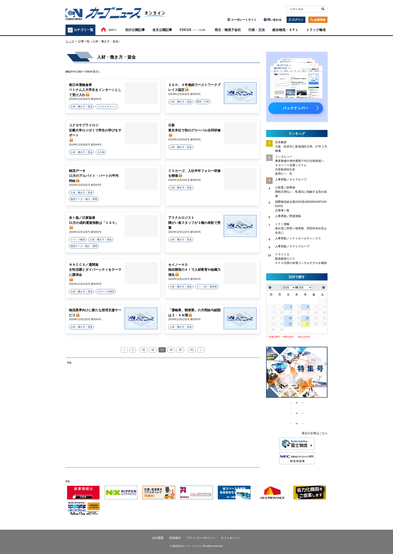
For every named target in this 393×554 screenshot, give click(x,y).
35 (180, 349)
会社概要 (158, 537)
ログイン (297, 19)
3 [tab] (303, 403)
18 (290, 318)
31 (143, 349)
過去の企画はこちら (315, 433)
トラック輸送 (316, 30)
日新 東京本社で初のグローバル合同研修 (194, 127)
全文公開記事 (162, 30)
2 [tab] (297, 403)
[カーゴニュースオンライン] (118, 14)
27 (307, 324)
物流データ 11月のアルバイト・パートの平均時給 (94, 175)
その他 (100, 152)
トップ (70, 41)
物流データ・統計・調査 (83, 199)
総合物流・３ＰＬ (285, 30)
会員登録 (319, 19)
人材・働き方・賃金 (81, 106)
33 (162, 349)
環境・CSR (202, 101)
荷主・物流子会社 (228, 30)
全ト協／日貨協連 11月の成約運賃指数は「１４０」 (94, 220)
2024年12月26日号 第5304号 (85, 99)
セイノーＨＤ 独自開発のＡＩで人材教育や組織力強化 (194, 269)
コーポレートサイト (244, 19)
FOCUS (193, 30)
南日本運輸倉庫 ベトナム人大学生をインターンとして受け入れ (95, 90)
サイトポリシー (231, 537)
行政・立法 (256, 30)
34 (171, 349)
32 (152, 349)
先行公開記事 (135, 30)
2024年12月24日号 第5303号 (85, 185)
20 (307, 318)
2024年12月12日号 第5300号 (85, 232)
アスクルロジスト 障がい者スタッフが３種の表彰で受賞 (194, 222)
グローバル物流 (105, 291)
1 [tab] (291, 403)
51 (192, 349)
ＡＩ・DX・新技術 (206, 286)
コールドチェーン (107, 106)
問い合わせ (274, 19)
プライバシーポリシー (200, 537)
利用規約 (175, 537)
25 (290, 324)
